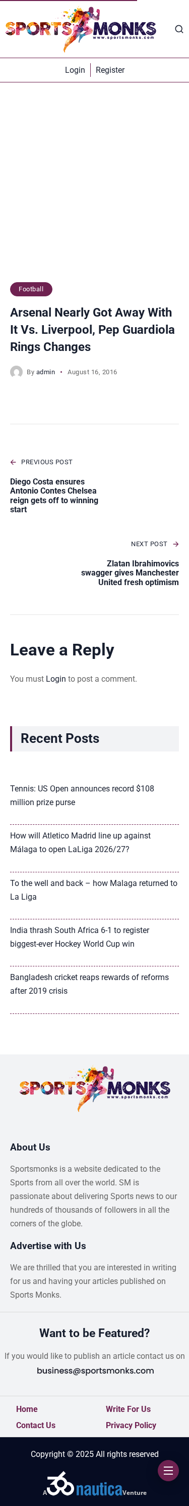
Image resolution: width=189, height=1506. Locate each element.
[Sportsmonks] (80, 29)
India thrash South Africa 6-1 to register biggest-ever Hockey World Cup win (79, 937)
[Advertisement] (94, 187)
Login (56, 679)
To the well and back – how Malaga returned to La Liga (93, 890)
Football (31, 289)
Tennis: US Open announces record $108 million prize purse (82, 795)
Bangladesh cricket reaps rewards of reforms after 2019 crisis (89, 984)
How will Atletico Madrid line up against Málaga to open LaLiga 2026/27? (80, 842)
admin (45, 372)
